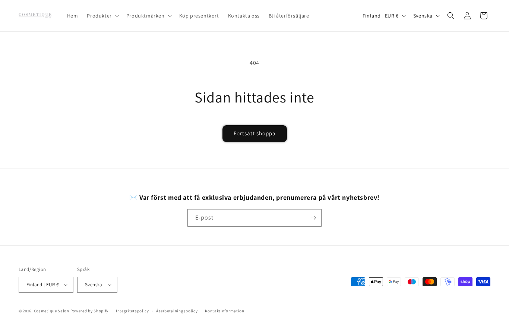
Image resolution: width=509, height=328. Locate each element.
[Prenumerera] (313, 218)
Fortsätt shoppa (255, 133)
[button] (101, 15)
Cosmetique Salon (51, 310)
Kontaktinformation (224, 310)
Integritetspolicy (132, 310)
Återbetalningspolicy (176, 310)
